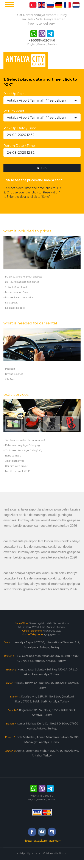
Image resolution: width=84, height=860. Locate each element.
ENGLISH (33, 5)
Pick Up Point (14, 94)
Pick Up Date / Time (19, 128)
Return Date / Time (19, 146)
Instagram (52, 832)
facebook (32, 832)
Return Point (13, 111)
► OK (42, 168)
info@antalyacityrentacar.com (42, 840)
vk (42, 832)
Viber (42, 33)
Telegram (50, 33)
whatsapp (33, 33)
